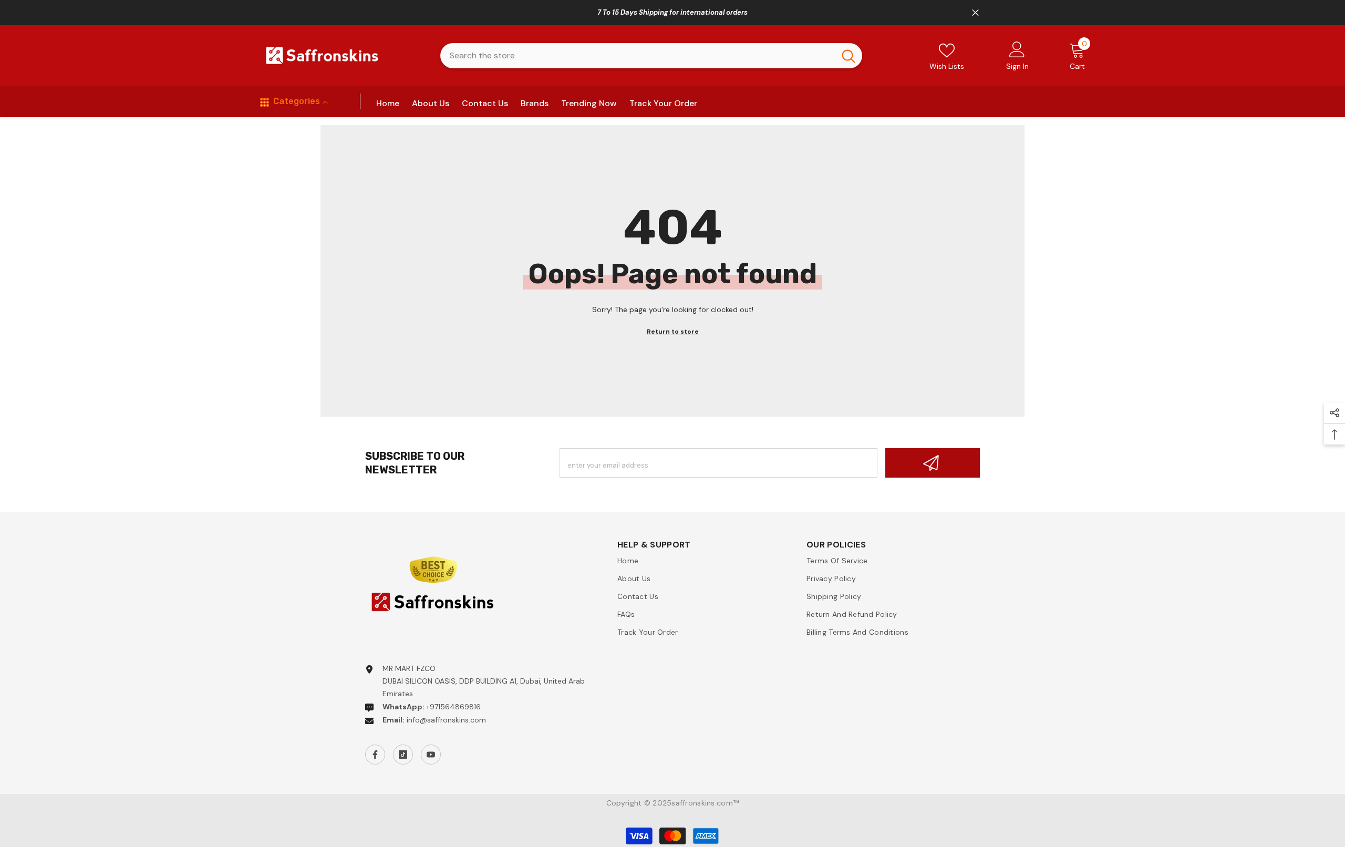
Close (975, 12)
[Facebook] (375, 755)
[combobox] (637, 55)
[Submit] (932, 463)
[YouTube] (431, 755)
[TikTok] (403, 755)
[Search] (651, 55)
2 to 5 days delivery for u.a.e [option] (672, 12)
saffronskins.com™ (705, 803)
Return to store (673, 331)
